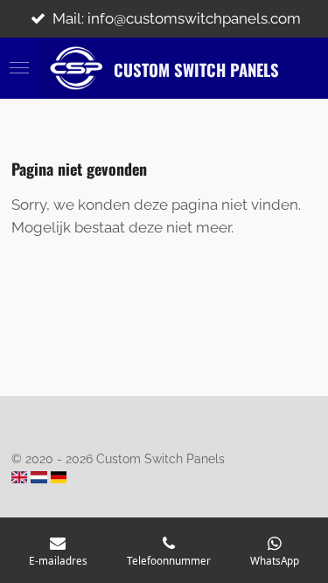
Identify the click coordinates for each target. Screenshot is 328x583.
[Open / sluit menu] (19, 68)
